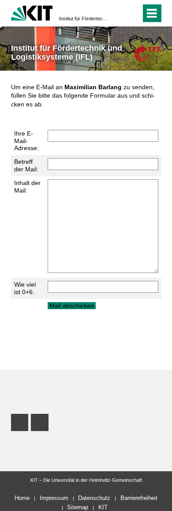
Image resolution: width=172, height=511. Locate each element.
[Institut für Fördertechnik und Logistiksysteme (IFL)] (148, 53)
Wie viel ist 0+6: (25, 288)
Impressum (54, 498)
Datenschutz (94, 498)
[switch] (118, 13)
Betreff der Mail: (26, 165)
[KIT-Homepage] (32, 12)
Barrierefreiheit (138, 498)
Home (22, 498)
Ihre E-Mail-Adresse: (26, 141)
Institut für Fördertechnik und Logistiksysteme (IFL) (83, 18)
